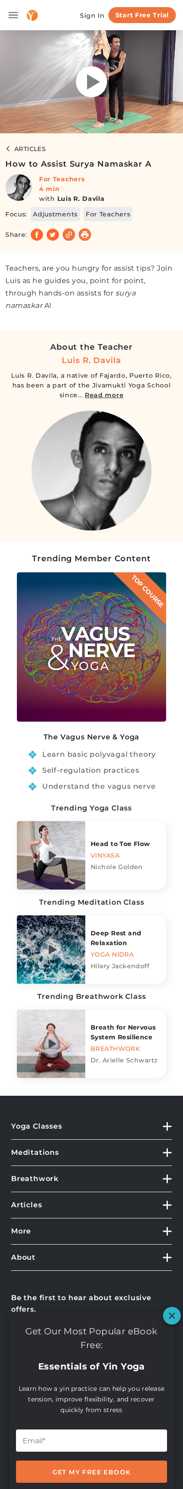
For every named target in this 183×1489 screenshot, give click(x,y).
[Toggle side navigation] (13, 15)
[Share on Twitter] (53, 234)
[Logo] (32, 15)
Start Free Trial (142, 15)
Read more (104, 395)
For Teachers (61, 179)
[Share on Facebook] (37, 234)
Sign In (92, 16)
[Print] (85, 234)
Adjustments (55, 214)
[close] (172, 1316)
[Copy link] (69, 234)
